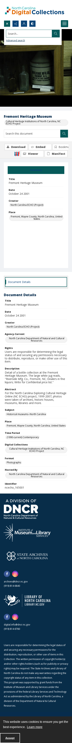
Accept (10, 738)
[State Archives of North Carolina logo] (27, 556)
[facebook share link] (7, 574)
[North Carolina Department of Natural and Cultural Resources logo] (21, 509)
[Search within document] (64, 134)
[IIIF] (17, 153)
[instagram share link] (15, 574)
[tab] (36, 170)
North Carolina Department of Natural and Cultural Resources (36, 339)
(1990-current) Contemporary (23, 437)
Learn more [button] (34, 727)
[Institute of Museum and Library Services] (27, 532)
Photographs (14, 462)
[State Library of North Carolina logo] (27, 600)
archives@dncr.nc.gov (16, 581)
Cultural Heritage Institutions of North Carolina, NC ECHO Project (33, 122)
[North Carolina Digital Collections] (34, 10)
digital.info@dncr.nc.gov (17, 624)
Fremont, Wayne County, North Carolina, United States (36, 218)
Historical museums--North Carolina (26, 414)
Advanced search (15, 40)
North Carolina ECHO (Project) (27, 205)
